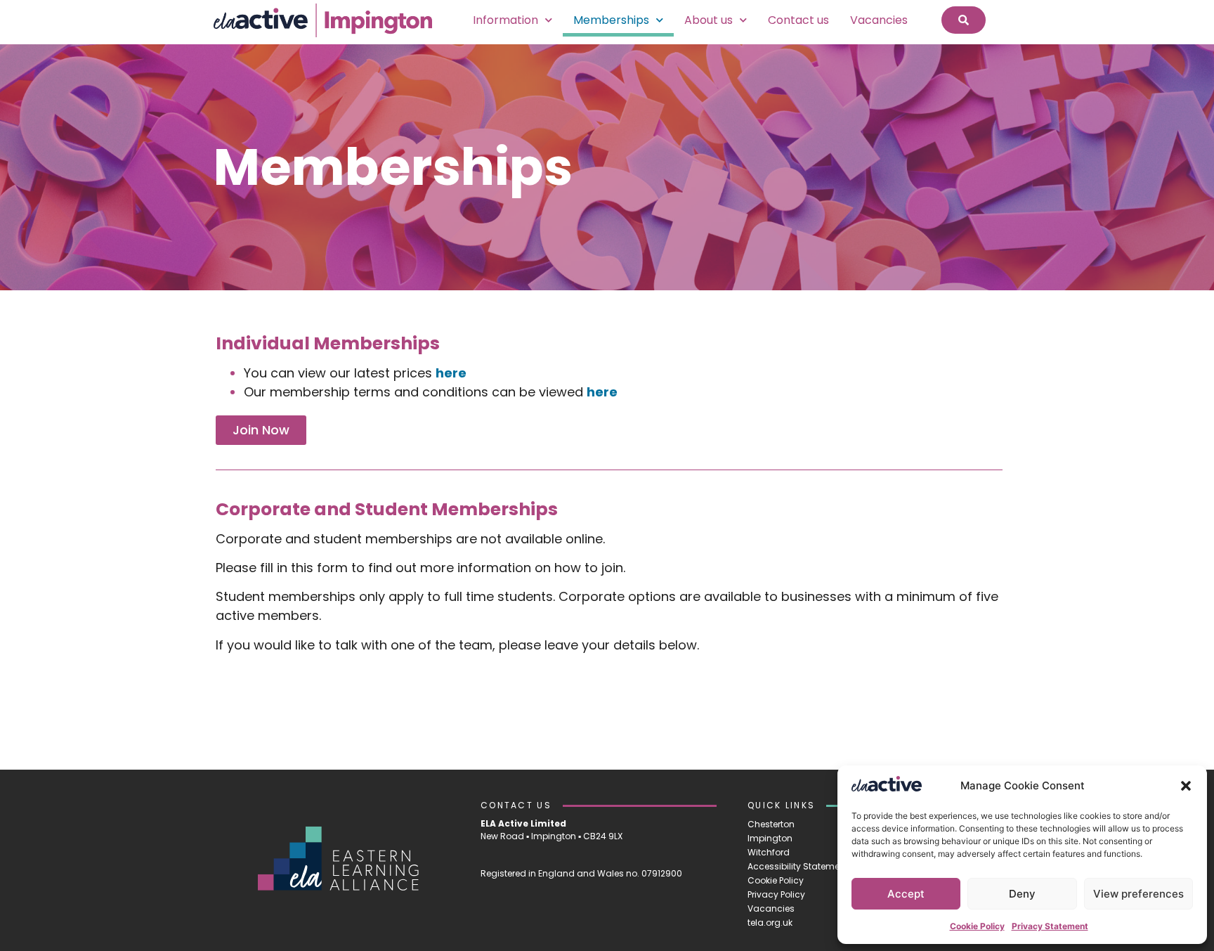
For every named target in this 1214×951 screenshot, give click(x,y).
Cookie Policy (977, 926)
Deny (1022, 893)
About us (708, 20)
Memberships (611, 20)
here (451, 373)
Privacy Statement (1050, 926)
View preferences (1138, 893)
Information (505, 20)
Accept (906, 893)
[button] (1186, 786)
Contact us (798, 20)
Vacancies (879, 20)
